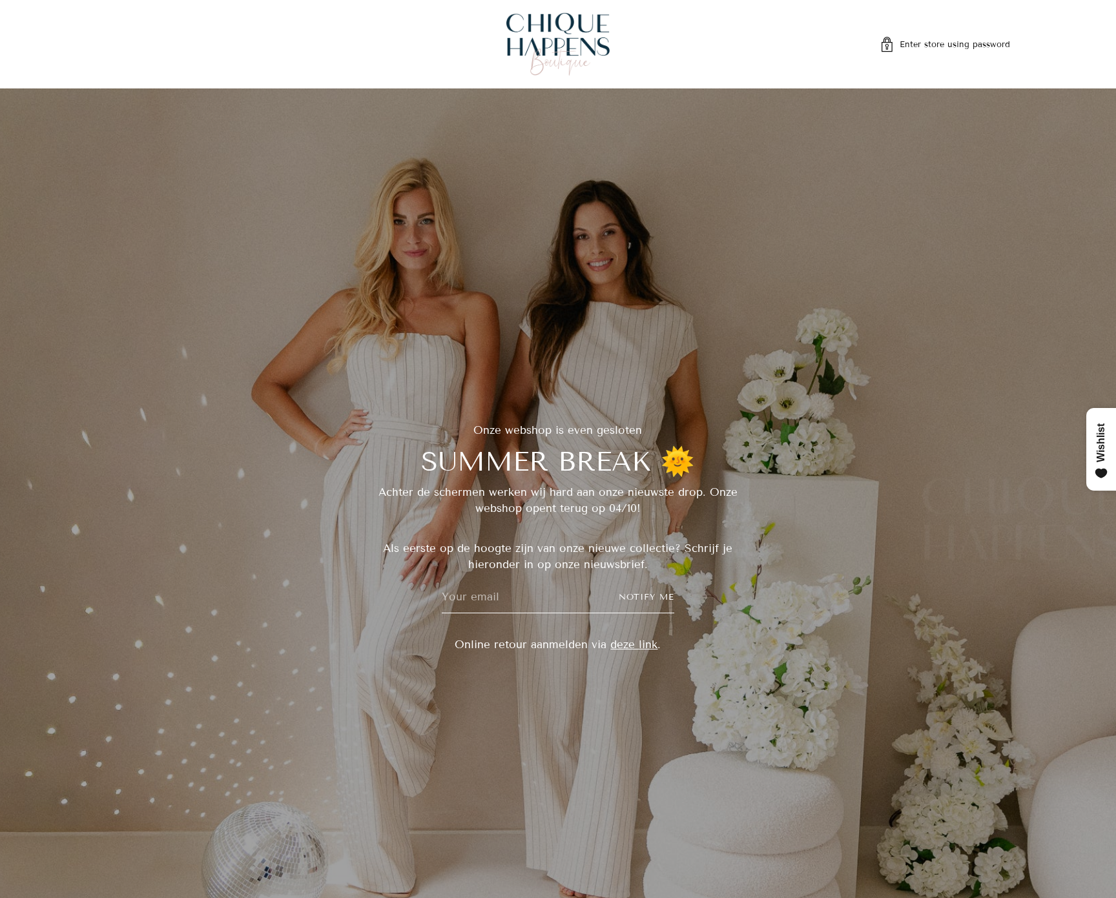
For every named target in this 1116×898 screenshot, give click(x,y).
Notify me (646, 597)
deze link (633, 644)
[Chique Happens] (558, 44)
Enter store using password (955, 44)
